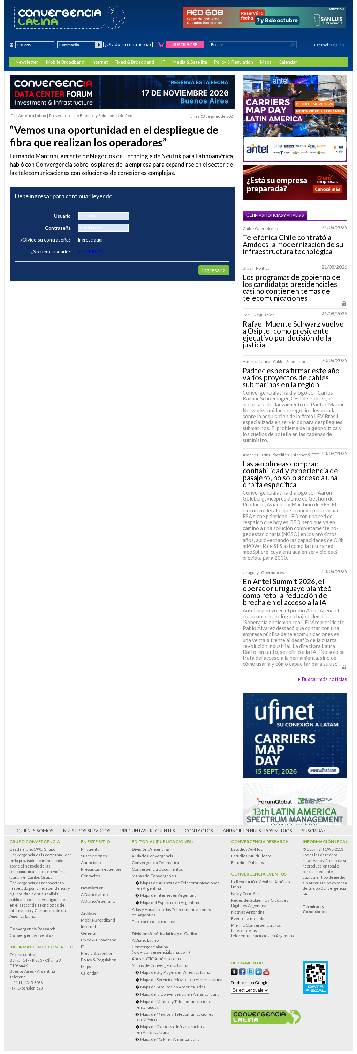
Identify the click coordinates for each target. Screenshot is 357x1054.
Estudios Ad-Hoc (247, 849)
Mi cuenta (90, 849)
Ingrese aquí (90, 240)
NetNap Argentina (248, 912)
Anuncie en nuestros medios (257, 830)
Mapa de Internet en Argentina (168, 895)
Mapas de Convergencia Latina (160, 965)
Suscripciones (94, 855)
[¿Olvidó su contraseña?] (128, 44)
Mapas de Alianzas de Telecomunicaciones (178, 885)
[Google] (234, 971)
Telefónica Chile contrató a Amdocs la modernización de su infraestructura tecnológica (293, 244)
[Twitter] (250, 971)
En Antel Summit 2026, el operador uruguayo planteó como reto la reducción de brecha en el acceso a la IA (287, 592)
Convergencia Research (260, 841)
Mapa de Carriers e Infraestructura (171, 1029)
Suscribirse (185, 44)
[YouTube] (266, 971)
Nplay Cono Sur (245, 893)
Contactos (199, 830)
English (337, 45)
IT (163, 62)
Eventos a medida (247, 918)
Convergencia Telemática (155, 862)
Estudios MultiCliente (251, 855)
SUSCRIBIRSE (91, 251)
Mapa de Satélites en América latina (173, 987)
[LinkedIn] (258, 971)
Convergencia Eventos (259, 874)
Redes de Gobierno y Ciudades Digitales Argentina (259, 903)
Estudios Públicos (247, 862)
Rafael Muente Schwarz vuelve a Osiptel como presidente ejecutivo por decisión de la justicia (293, 334)
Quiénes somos (35, 830)
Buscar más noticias (324, 679)
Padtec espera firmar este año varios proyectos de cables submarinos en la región (291, 377)
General (88, 933)
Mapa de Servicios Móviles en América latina (181, 979)
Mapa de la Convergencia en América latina (180, 994)
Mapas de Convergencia (154, 875)
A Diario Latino (94, 894)
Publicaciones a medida (153, 921)
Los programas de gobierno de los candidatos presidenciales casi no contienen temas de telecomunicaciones (291, 287)
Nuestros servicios (87, 830)
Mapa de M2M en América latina (170, 1039)
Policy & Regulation (233, 62)
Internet (99, 62)
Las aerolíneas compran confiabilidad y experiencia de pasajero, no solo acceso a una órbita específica (290, 474)
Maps (266, 62)
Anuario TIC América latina (156, 958)
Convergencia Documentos (157, 869)
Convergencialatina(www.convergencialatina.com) (161, 949)
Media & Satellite (190, 62)
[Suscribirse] (161, 44)
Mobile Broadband (65, 62)
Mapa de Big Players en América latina (175, 972)
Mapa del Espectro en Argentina (169, 902)
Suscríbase (315, 830)
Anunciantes (93, 862)
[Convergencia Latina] (82, 17)
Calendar (288, 62)
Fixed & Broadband (134, 62)
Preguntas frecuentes (147, 830)
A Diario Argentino (98, 901)
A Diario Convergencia (152, 855)
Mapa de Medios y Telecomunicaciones (175, 1004)
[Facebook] (242, 971)
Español (321, 45)
